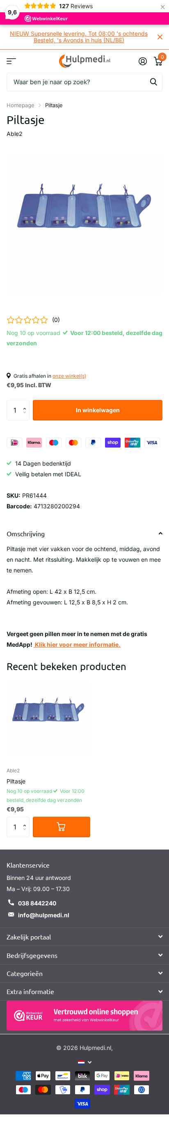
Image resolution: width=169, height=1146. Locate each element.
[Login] (142, 61)
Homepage (20, 105)
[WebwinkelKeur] (84, 1016)
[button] (26, 403)
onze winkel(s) (69, 376)
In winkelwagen (98, 409)
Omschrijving (26, 533)
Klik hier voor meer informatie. (77, 644)
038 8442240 (37, 903)
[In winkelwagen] (61, 827)
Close (160, 37)
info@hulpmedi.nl (43, 915)
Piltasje (16, 781)
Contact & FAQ (11, 60)
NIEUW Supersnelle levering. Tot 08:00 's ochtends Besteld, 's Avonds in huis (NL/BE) (79, 37)
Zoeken (153, 82)
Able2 (15, 133)
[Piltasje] (48, 719)
